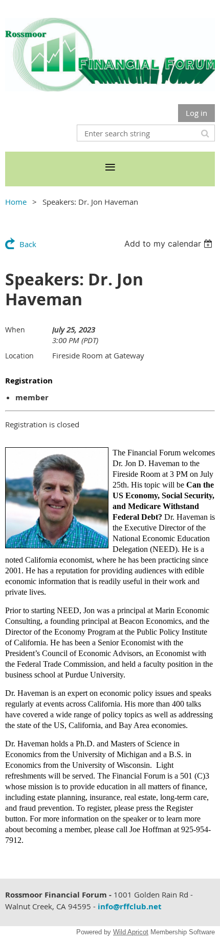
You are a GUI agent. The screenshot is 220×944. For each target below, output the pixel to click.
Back (27, 244)
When (15, 329)
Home (16, 202)
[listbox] (169, 243)
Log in (196, 113)
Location (19, 355)
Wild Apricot (130, 932)
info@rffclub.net (130, 906)
